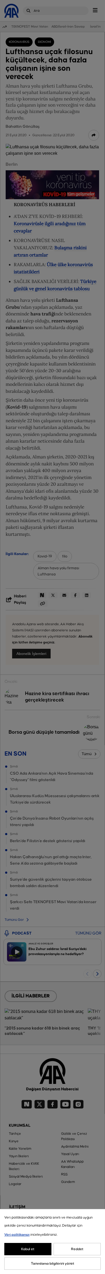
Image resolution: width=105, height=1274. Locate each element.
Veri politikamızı (17, 1235)
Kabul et (27, 1249)
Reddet (77, 1249)
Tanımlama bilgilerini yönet (52, 1263)
